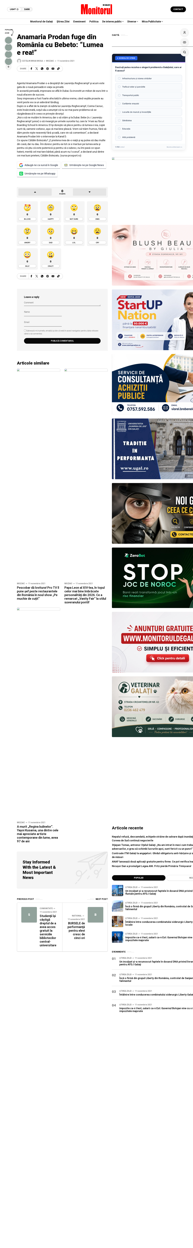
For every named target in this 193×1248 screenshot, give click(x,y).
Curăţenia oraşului (130, 103)
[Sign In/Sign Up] (184, 32)
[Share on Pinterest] (47, 68)
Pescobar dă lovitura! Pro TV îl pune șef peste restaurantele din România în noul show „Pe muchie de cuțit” (38, 593)
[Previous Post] (29, 915)
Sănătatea (127, 120)
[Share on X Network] (36, 68)
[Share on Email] (53, 68)
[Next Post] (95, 915)
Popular (138, 878)
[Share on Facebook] (31, 68)
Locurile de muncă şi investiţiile (136, 112)
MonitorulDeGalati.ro (174, 147)
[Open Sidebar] (184, 42)
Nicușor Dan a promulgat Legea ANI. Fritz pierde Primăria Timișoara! (151, 866)
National (77, 916)
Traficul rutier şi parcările (133, 87)
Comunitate (46, 908)
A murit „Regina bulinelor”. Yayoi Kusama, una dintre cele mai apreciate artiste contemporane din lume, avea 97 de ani (37, 834)
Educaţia (126, 129)
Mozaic (50, 61)
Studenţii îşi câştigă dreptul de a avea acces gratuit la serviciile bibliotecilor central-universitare (48, 930)
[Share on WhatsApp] (42, 68)
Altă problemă (128, 137)
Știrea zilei (131, 887)
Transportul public (130, 95)
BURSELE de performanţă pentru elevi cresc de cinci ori (76, 931)
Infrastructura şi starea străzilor (137, 78)
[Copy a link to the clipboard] (58, 68)
